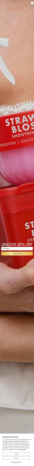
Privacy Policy (22, 449)
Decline (16, 458)
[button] (17, 253)
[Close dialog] (32, 3)
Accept (16, 454)
